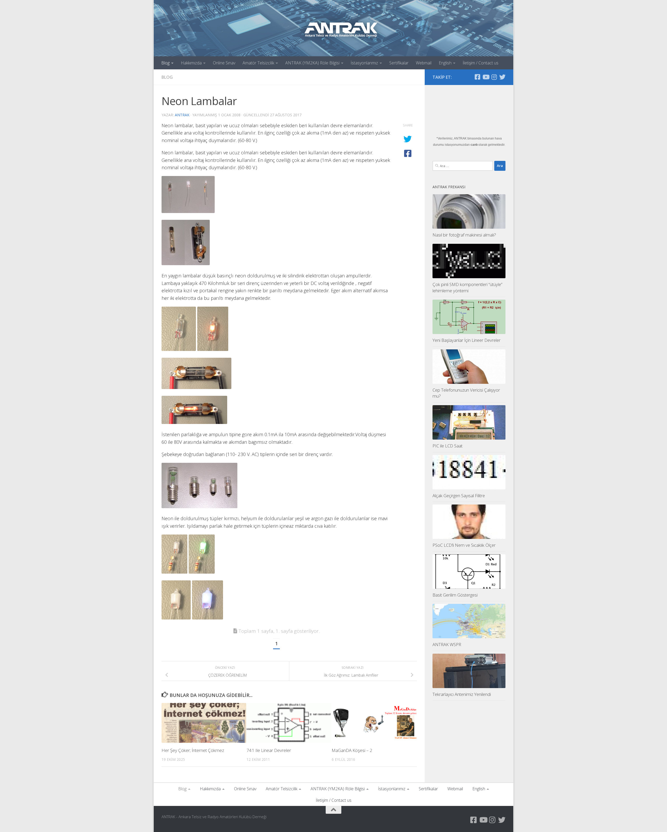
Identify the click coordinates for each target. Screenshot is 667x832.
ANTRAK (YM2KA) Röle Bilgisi (312, 63)
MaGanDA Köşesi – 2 (352, 750)
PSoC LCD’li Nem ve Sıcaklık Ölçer (464, 545)
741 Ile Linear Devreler (268, 750)
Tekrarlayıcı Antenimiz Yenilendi (462, 694)
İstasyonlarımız (364, 63)
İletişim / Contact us (480, 63)
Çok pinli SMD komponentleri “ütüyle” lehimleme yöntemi (467, 287)
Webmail (423, 63)
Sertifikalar (399, 63)
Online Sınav (224, 63)
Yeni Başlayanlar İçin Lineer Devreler (467, 340)
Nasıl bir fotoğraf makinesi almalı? (464, 235)
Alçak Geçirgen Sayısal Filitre (459, 496)
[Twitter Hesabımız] (502, 77)
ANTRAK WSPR (447, 644)
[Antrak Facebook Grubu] (477, 77)
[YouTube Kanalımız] (486, 77)
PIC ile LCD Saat (447, 446)
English (445, 63)
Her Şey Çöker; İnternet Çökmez (193, 750)
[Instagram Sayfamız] (494, 77)
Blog (165, 63)
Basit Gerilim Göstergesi (455, 595)
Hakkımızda (191, 63)
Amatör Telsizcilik (258, 63)
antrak (182, 114)
